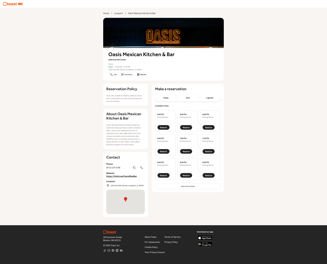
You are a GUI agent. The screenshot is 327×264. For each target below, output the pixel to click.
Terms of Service (172, 237)
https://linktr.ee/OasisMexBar (121, 176)
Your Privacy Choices (155, 252)
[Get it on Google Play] (205, 244)
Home (106, 13)
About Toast (150, 237)
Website (143, 74)
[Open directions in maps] (125, 202)
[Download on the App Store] (205, 237)
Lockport (118, 13)
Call (115, 74)
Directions (128, 74)
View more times (188, 186)
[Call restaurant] (141, 168)
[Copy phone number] (134, 168)
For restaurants (152, 242)
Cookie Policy (151, 247)
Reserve (163, 127)
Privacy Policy (171, 242)
